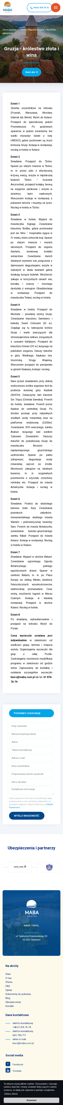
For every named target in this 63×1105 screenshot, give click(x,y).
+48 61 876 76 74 (41, 8)
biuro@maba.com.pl (23, 1043)
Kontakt (9, 1006)
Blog (7, 998)
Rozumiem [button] (32, 1100)
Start (8, 974)
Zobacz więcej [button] (11, 1093)
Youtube (16, 1070)
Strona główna (9, 29)
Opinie (8, 990)
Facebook (17, 1064)
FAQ (7, 986)
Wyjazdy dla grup (36, 29)
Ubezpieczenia (13, 1002)
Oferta (23, 29)
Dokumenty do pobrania (18, 994)
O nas (8, 978)
